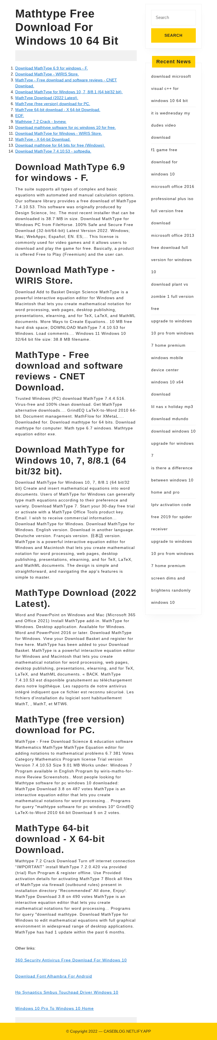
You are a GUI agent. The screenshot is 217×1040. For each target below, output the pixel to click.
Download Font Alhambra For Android (53, 976)
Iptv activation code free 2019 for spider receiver (171, 516)
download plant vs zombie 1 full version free (172, 296)
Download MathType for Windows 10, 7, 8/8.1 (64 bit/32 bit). (69, 92)
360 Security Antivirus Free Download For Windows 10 (71, 960)
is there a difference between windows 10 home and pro (172, 480)
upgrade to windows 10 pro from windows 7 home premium (172, 333)
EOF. (19, 115)
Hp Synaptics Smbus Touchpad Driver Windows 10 (66, 992)
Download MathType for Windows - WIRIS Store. (58, 133)
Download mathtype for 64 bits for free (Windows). (60, 145)
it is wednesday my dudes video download (170, 125)
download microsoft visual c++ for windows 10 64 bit (171, 88)
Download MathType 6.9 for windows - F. (51, 68)
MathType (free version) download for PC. (52, 103)
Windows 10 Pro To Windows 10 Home (54, 1008)
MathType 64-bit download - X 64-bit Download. (57, 109)
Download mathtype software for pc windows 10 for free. (65, 127)
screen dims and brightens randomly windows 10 (171, 590)
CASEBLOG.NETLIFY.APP (127, 1031)
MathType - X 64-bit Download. (43, 139)
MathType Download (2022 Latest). (46, 97)
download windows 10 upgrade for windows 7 (173, 443)
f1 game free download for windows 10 (164, 161)
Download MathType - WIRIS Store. (47, 74)
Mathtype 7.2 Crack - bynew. (40, 121)
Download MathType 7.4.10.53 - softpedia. (53, 151)
